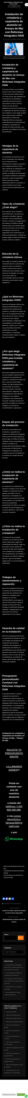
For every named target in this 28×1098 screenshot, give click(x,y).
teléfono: (11, 806)
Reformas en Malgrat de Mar (14, 1022)
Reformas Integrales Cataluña (13, 3)
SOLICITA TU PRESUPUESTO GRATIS (14, 753)
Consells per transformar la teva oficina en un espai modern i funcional (14, 981)
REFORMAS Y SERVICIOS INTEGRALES (12, 903)
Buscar (6, 934)
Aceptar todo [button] (21, 1094)
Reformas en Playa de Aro (13, 1018)
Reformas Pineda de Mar (13, 1015)
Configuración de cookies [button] (9, 1094)
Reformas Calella (11, 1012)
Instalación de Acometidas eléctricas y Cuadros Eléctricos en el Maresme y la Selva (13, 967)
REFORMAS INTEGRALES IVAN (18, 39)
